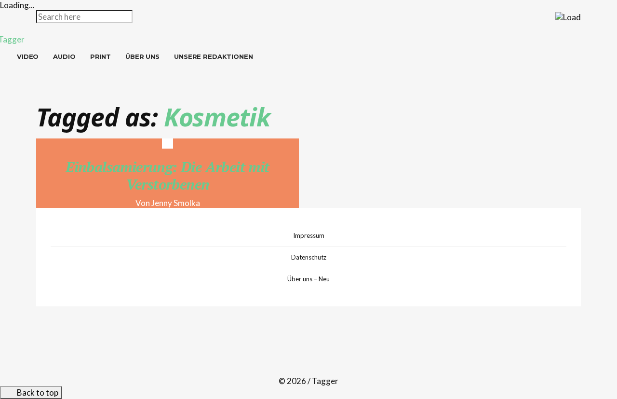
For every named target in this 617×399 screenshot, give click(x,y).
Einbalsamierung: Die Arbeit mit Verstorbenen (167, 175)
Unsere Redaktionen (213, 56)
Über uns (142, 56)
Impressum (308, 235)
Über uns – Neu (308, 279)
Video (28, 56)
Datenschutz (308, 257)
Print (100, 56)
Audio (64, 56)
